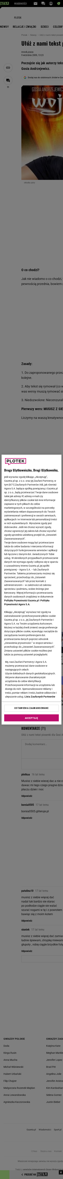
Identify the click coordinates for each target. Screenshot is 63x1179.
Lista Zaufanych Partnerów (39, 696)
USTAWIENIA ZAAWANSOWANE (31, 708)
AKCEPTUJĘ (31, 718)
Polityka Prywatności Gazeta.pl (21, 600)
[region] (31, 590)
